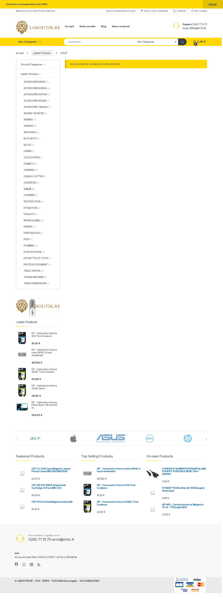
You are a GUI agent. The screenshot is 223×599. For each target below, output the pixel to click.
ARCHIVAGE (31, 132)
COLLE (29, 188)
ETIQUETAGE (32, 207)
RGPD (45, 580)
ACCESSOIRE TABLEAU (37, 106)
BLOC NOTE (32, 138)
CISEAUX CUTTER (35, 176)
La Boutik (181, 10)
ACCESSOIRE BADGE (36, 81)
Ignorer (213, 4)
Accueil (69, 26)
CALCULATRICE (33, 157)
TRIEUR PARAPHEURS (37, 283)
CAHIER (29, 151)
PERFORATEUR (33, 233)
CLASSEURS (32, 182)
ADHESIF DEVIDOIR (35, 113)
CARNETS (30, 163)
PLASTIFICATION (34, 252)
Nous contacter (121, 26)
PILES (28, 239)
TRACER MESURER (35, 277)
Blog (103, 26)
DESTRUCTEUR (33, 201)
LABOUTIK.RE (25, 580)
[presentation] (206, 439)
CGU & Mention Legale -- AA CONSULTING (75, 580)
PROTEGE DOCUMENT (37, 264)
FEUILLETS (31, 214)
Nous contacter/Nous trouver (120, 10)
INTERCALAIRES (34, 220)
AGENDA (30, 119)
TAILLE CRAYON (34, 270)
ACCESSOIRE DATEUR (37, 94)
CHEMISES (31, 170)
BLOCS (29, 144)
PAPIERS (30, 226)
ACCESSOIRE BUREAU (37, 88)
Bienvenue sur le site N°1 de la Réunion (35, 10)
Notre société (87, 26)
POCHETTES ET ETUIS (37, 258)
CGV (37, 580)
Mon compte (200, 10)
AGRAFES (30, 125)
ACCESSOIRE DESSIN (36, 100)
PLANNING (31, 245)
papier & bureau (42, 53)
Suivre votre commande (156, 10)
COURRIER (31, 195)
